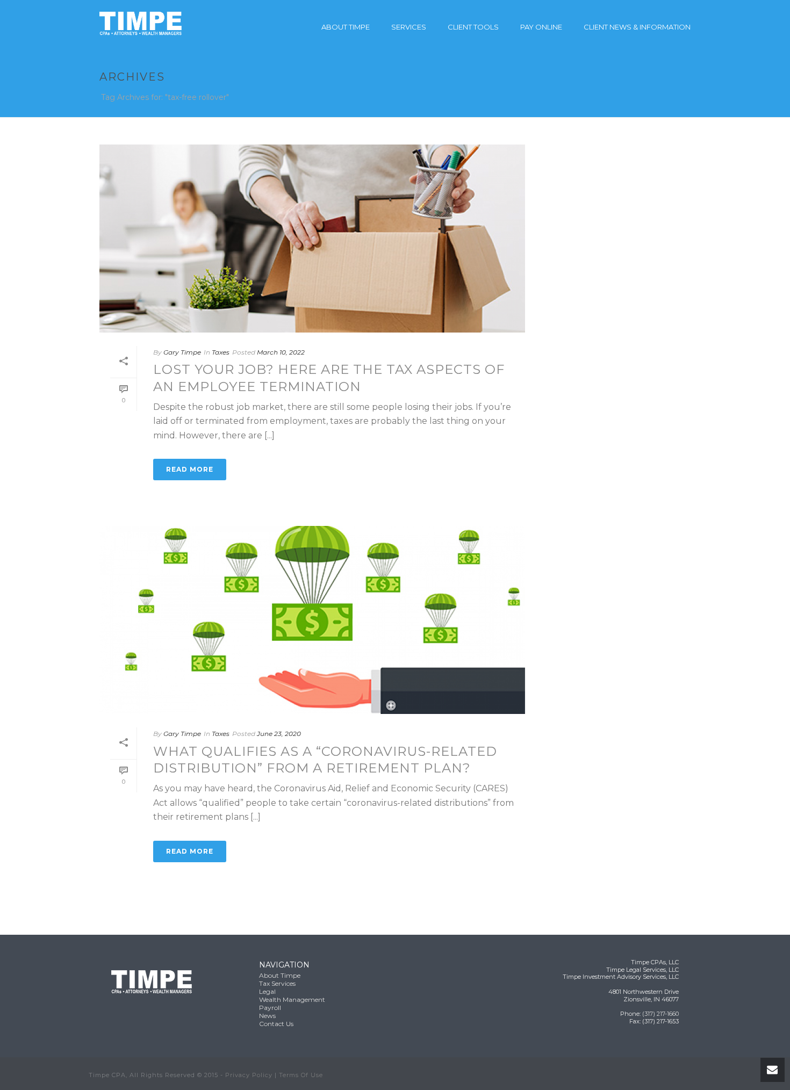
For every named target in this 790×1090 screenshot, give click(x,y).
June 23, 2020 (279, 734)
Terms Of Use (301, 1075)
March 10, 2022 (281, 352)
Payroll (270, 1008)
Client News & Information (637, 27)
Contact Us (276, 1024)
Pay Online (541, 27)
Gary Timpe (182, 352)
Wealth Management (292, 999)
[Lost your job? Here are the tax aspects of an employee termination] (312, 239)
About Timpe (345, 27)
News (267, 1016)
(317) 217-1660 (660, 1013)
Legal (267, 991)
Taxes (220, 352)
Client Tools (473, 27)
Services (408, 27)
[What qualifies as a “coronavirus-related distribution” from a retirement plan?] (312, 620)
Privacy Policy (248, 1075)
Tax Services (277, 983)
